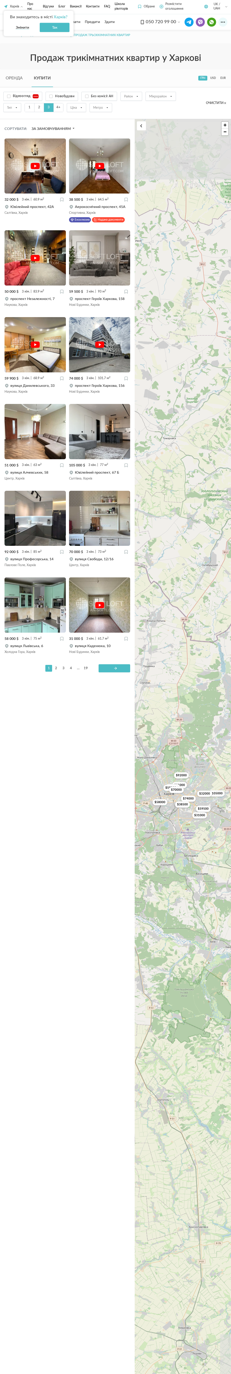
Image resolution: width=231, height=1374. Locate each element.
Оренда (14, 78)
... (78, 668)
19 (86, 668)
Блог (61, 6)
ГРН (202, 78)
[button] (146, 6)
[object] (35, 209)
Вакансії (75, 6)
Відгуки (48, 6)
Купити (42, 78)
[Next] (114, 668)
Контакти (92, 6)
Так (54, 27)
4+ (58, 107)
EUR (223, 78)
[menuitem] (92, 22)
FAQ (107, 6)
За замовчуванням (52, 129)
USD (213, 78)
